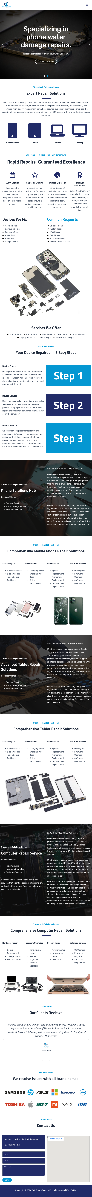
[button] (2, 44)
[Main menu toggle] (87, 5)
